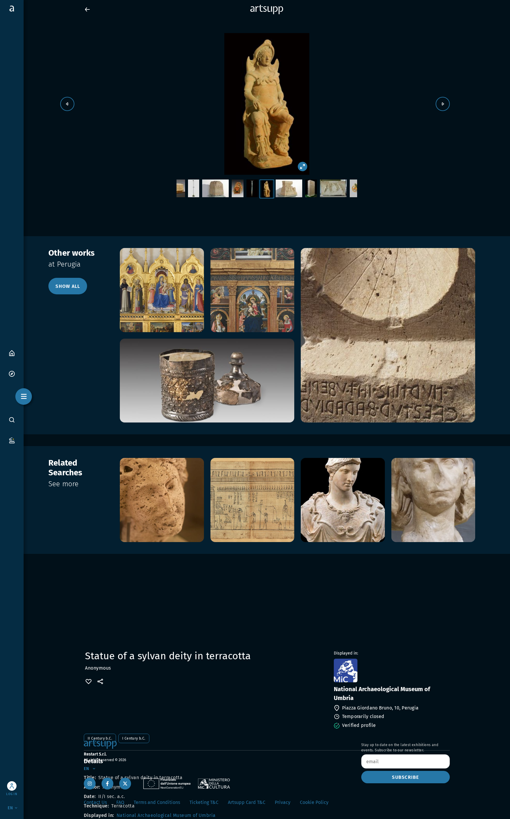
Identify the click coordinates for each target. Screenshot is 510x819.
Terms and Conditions (157, 802)
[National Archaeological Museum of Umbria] (391, 670)
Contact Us (95, 802)
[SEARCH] (12, 419)
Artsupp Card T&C (246, 802)
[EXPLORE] (12, 373)
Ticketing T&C (203, 802)
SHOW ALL (67, 286)
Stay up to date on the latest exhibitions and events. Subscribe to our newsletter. (399, 747)
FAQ (120, 802)
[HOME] (12, 352)
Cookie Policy (314, 802)
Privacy (282, 802)
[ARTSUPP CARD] (12, 440)
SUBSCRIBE (405, 777)
